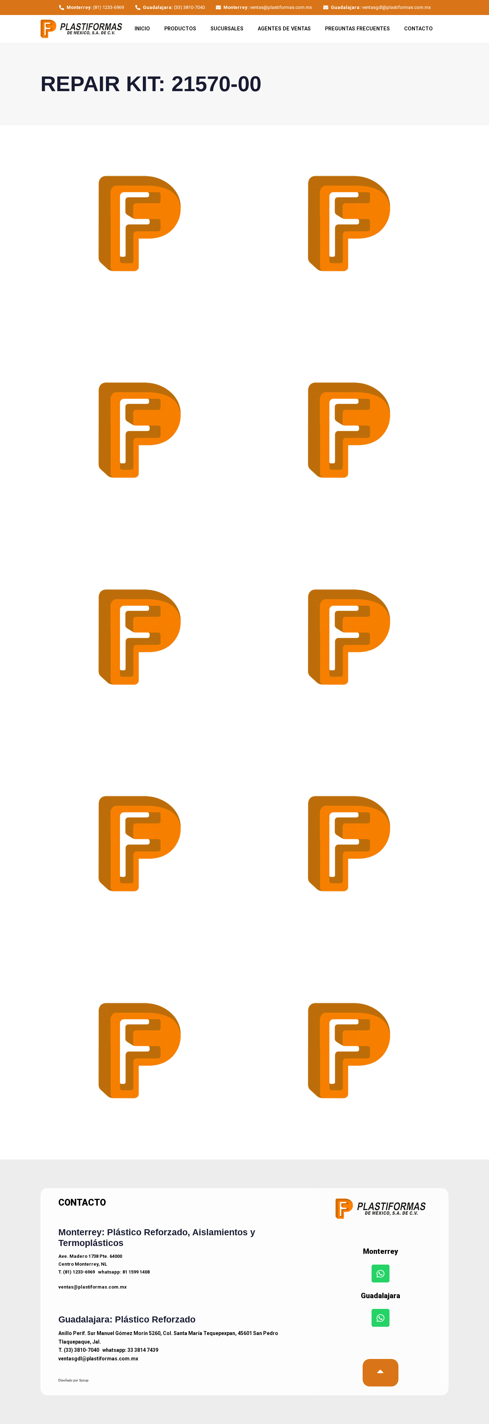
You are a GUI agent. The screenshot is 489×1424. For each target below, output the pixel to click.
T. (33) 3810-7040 (78, 1350)
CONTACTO (418, 29)
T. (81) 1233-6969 (76, 1272)
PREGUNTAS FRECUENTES (357, 29)
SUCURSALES (226, 29)
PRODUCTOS (180, 29)
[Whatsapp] (380, 1273)
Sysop (83, 1380)
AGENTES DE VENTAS (284, 29)
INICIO (142, 29)
